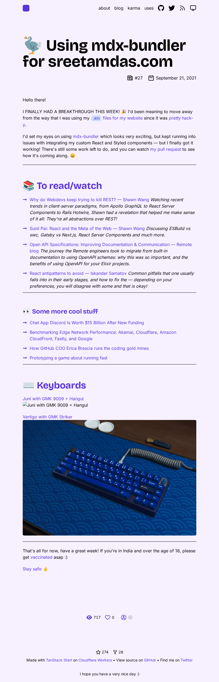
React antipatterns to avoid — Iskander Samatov (78, 273)
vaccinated (41, 557)
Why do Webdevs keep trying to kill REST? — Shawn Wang (89, 199)
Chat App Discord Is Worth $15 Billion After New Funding (87, 322)
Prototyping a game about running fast (68, 357)
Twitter (187, 660)
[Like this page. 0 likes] (107, 617)
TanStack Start (59, 660)
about (104, 8)
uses (149, 8)
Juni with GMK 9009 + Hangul (53, 398)
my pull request (165, 149)
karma (134, 8)
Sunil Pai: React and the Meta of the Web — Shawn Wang (87, 228)
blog (118, 8)
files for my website (117, 118)
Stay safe (32, 569)
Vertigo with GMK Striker (47, 416)
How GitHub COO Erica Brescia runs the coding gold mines (89, 348)
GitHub (150, 660)
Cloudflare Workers (95, 660)
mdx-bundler (86, 136)
